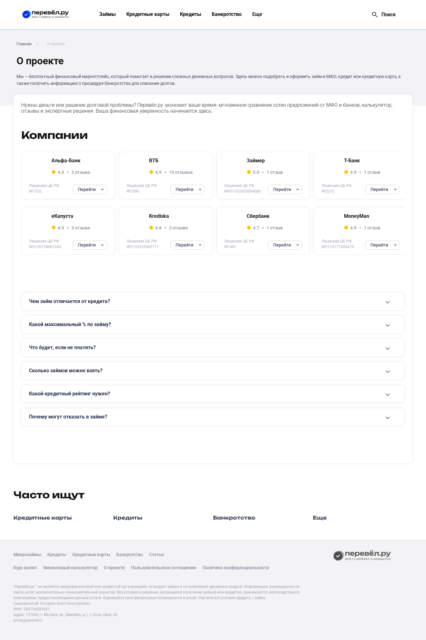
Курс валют (25, 567)
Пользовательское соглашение (163, 567)
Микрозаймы (27, 554)
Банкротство (227, 14)
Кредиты (190, 14)
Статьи (156, 554)
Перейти (87, 189)
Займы (107, 14)
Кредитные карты (147, 14)
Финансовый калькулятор (70, 567)
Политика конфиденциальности (235, 567)
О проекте (114, 567)
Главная (24, 44)
